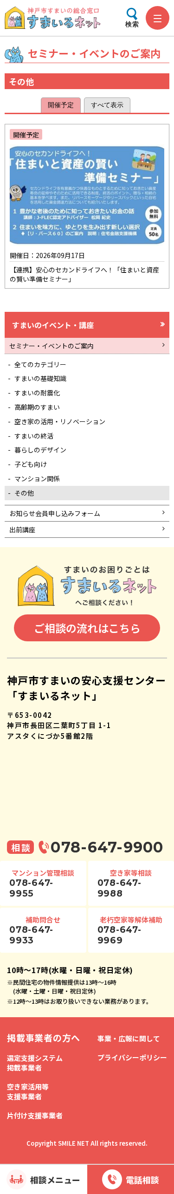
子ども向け (30, 464)
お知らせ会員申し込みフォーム (54, 513)
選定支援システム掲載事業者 (35, 1062)
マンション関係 (37, 478)
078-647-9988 (119, 888)
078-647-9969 (119, 935)
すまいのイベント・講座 (53, 324)
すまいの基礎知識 (40, 378)
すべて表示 (107, 105)
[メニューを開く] (157, 18)
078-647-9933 (31, 935)
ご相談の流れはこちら (87, 628)
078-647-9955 (31, 888)
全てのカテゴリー (40, 364)
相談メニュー (55, 1180)
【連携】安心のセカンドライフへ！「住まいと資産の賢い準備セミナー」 (84, 207)
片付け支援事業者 (35, 1115)
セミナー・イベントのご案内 (51, 345)
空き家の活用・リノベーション (59, 421)
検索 (132, 24)
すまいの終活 (33, 435)
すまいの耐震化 (37, 392)
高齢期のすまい (37, 407)
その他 (24, 492)
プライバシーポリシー (132, 1057)
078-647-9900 (107, 847)
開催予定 (61, 105)
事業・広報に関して (128, 1038)
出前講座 (22, 529)
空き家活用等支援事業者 (28, 1091)
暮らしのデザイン (40, 449)
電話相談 (142, 1180)
